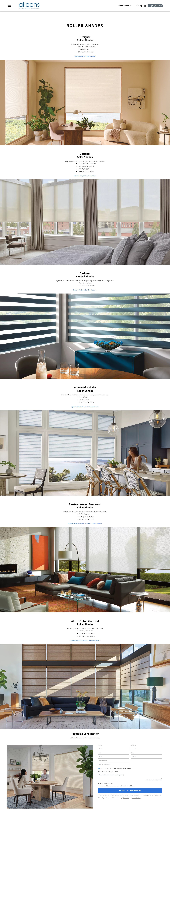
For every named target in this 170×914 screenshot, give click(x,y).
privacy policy (158, 795)
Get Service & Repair (128, 786)
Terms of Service (136, 798)
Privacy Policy (126, 798)
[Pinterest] (141, 5)
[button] (9, 6)
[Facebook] (137, 5)
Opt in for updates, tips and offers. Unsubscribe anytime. (116, 768)
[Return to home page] (43, 5)
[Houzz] (145, 5)
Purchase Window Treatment (109, 786)
